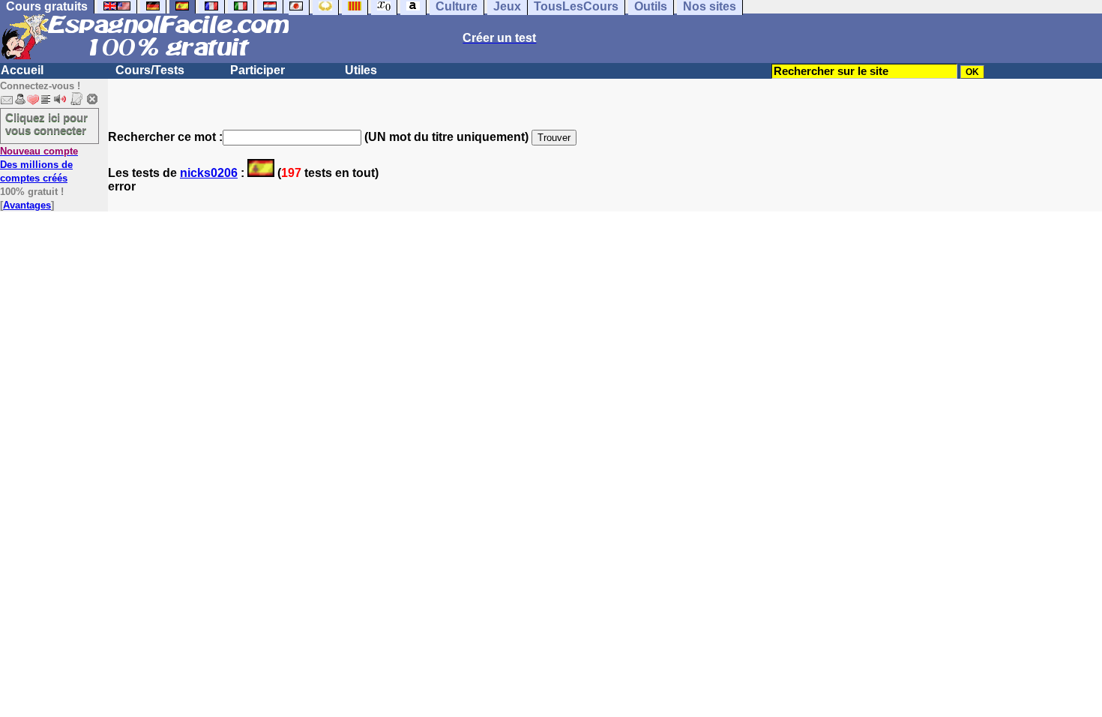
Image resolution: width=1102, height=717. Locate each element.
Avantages (27, 205)
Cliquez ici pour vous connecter (46, 123)
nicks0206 (209, 172)
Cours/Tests (149, 70)
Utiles (361, 70)
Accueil (22, 70)
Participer (257, 70)
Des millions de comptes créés (39, 165)
